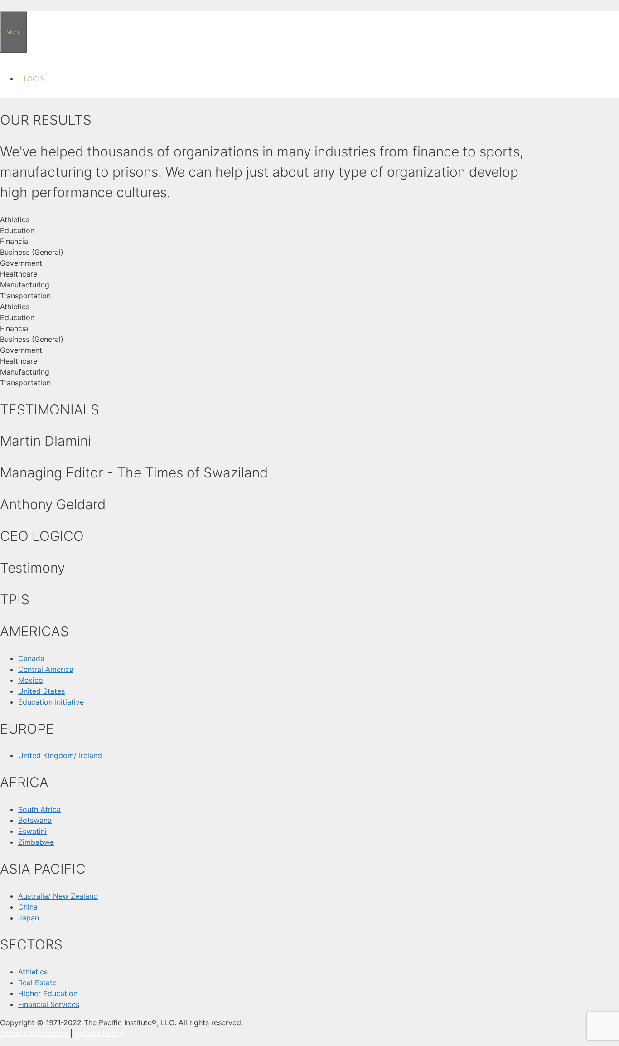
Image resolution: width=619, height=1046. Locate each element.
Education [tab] (17, 230)
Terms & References (34, 1033)
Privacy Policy (99, 1033)
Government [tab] (21, 263)
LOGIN (34, 79)
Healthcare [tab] (18, 273)
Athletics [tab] (14, 219)
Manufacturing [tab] (24, 284)
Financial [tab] (15, 241)
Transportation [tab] (25, 295)
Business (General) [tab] (31, 252)
